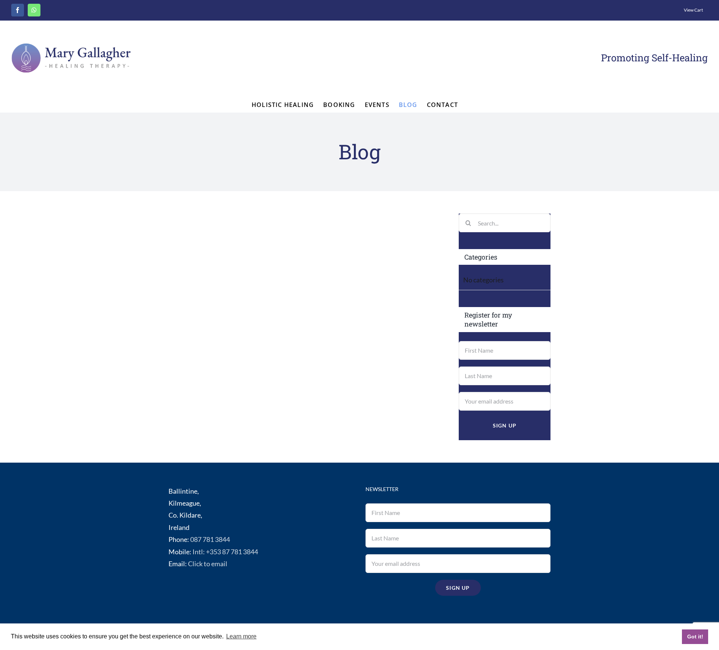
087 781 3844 (210, 539)
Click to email (207, 563)
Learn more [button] (241, 636)
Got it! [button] (695, 637)
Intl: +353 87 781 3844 (225, 552)
